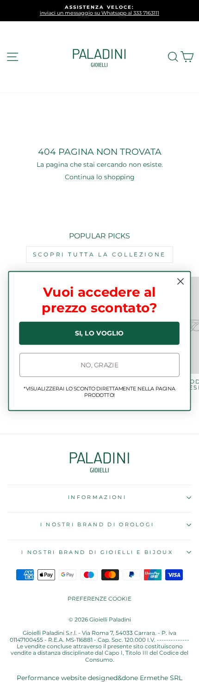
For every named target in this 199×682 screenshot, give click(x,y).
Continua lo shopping (100, 177)
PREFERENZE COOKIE (99, 598)
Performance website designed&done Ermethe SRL (99, 678)
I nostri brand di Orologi (97, 524)
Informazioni (97, 497)
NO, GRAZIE (99, 365)
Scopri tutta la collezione (99, 254)
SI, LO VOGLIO (99, 333)
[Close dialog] (181, 281)
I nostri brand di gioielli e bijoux (97, 552)
